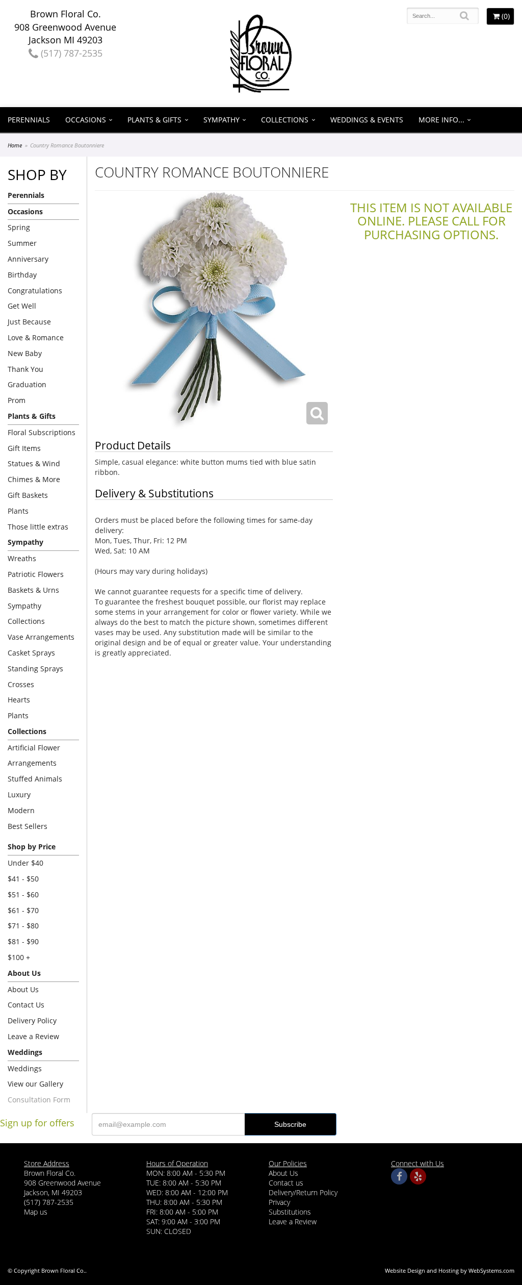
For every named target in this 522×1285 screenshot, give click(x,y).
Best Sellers (27, 826)
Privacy (279, 1202)
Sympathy (221, 119)
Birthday (22, 275)
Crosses (21, 684)
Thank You (25, 369)
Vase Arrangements (41, 637)
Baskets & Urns (33, 590)
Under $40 (25, 863)
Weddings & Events (366, 119)
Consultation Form (39, 1099)
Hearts (19, 699)
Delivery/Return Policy (303, 1192)
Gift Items (24, 448)
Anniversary (28, 259)
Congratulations (35, 290)
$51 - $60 (23, 894)
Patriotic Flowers (36, 574)
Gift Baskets (28, 495)
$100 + (19, 957)
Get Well (22, 306)
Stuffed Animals (35, 779)
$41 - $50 (23, 879)
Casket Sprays (31, 653)
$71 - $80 (23, 925)
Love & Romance (36, 337)
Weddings (25, 1068)
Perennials (29, 119)
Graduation (27, 384)
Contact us (286, 1183)
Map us (35, 1212)
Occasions (85, 119)
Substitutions (290, 1212)
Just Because (29, 321)
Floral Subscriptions (41, 432)
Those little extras (38, 527)
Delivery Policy (32, 1020)
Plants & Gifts (154, 119)
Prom (16, 400)
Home (15, 145)
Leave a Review (33, 1036)
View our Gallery (35, 1084)
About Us (23, 989)
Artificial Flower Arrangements (34, 755)
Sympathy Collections (26, 613)
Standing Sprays (35, 668)
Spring (19, 227)
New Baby (25, 353)
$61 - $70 (23, 910)
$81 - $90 (23, 941)
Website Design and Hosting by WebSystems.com (449, 1270)
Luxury (19, 794)
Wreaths (22, 558)
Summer (22, 243)
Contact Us (26, 1005)
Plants (18, 511)
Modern (21, 810)
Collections (284, 119)
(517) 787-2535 (70, 53)
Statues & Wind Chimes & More (34, 471)
